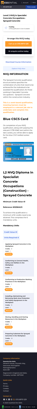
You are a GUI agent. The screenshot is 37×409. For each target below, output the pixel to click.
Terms (5, 384)
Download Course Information (18, 62)
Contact (6, 391)
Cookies (6, 388)
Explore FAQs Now (18, 68)
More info (9, 254)
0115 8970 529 (7, 7)
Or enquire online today (18, 51)
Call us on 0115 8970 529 (18, 44)
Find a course (31, 7)
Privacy (5, 386)
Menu (34, 2)
